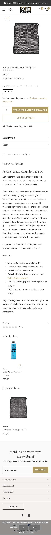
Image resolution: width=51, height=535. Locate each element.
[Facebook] (22, 515)
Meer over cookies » (26, 532)
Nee (34, 527)
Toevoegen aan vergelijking (18, 154)
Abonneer (40, 470)
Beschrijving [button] (9, 137)
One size (8, 92)
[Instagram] (29, 515)
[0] (46, 9)
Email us (13, 507)
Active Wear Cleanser (18, 278)
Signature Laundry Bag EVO (15, 429)
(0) (14, 70)
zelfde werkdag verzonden (35, 3)
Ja (23, 527)
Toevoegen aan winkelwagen (30, 110)
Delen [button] (5, 144)
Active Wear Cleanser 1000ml (12, 373)
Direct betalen (25, 118)
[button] (4, 10)
